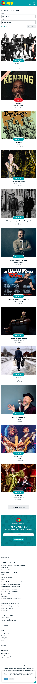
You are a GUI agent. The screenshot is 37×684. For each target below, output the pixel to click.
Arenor (3, 635)
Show (2, 613)
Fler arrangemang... (18, 507)
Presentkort (4, 610)
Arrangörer (4, 638)
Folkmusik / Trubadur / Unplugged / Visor (12, 582)
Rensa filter (31, 27)
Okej (6, 679)
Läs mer (12, 679)
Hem (2, 630)
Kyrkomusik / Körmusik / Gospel (10, 603)
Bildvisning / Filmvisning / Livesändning (12, 570)
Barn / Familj (5, 567)
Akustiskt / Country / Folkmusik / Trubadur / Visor (15, 565)
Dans (2, 574)
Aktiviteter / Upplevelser (8, 562)
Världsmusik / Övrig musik (8, 620)
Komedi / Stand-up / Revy (8, 601)
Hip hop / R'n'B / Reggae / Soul (9, 591)
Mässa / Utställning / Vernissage (10, 606)
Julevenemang (5, 596)
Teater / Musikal (5, 618)
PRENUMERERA (18, 539)
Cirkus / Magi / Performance (9, 572)
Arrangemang (5, 633)
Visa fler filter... (5, 27)
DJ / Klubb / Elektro (6, 577)
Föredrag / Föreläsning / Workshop (11, 584)
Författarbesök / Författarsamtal (10, 586)
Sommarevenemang (7, 615)
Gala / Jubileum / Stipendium (9, 589)
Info (2, 640)
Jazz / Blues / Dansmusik (8, 594)
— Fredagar (5, 16)
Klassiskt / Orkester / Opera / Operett (11, 598)
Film (2, 579)
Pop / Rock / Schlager (7, 608)
